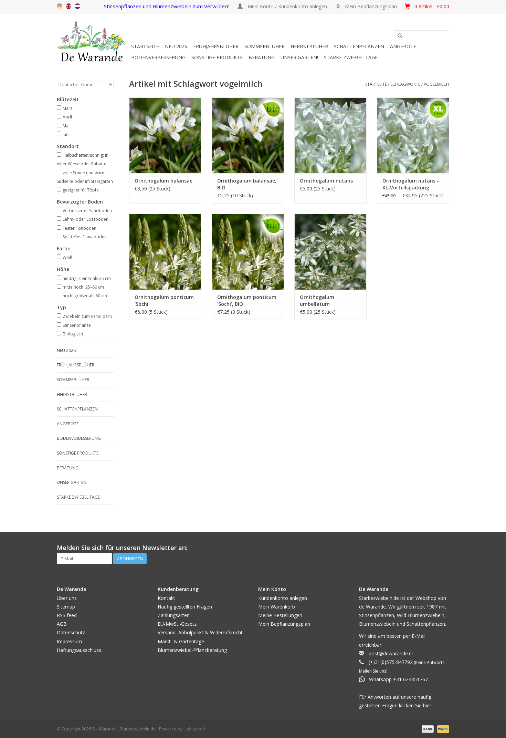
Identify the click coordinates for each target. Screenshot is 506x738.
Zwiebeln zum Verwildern (87, 316)
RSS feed (67, 615)
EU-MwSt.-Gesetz (177, 624)
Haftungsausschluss (79, 650)
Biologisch (73, 334)
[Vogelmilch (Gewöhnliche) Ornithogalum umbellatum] (330, 252)
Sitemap (66, 606)
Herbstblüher (309, 46)
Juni (66, 134)
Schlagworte (405, 84)
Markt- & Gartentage (181, 641)
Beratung (262, 57)
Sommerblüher (264, 46)
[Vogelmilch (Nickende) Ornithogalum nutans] (330, 135)
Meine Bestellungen (280, 615)
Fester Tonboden (79, 228)
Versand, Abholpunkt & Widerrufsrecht (200, 632)
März (67, 108)
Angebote (403, 46)
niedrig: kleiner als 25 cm (87, 278)
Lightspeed (194, 729)
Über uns (67, 598)
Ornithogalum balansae (163, 180)
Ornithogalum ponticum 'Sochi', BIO (246, 300)
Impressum (69, 641)
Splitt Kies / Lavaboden (85, 237)
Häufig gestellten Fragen (185, 606)
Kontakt (166, 598)
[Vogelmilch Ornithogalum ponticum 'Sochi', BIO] (248, 252)
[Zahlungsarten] (427, 728)
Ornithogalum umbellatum (317, 300)
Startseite (145, 46)
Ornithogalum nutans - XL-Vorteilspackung (410, 184)
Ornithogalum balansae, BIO (246, 184)
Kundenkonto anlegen (282, 598)
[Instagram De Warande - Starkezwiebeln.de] (443, 547)
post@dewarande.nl (391, 653)
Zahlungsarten (174, 615)
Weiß (67, 257)
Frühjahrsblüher (216, 46)
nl (77, 6)
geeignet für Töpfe (81, 190)
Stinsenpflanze (77, 325)
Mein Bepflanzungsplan (284, 624)
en (68, 6)
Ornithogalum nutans (326, 180)
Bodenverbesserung (158, 57)
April (67, 117)
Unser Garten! (299, 57)
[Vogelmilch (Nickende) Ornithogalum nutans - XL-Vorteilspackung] (413, 135)
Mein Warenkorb (276, 606)
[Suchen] (400, 36)
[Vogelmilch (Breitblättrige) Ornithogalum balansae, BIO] (248, 135)
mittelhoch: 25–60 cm (83, 287)
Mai (66, 126)
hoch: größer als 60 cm (85, 296)
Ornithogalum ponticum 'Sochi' (164, 300)
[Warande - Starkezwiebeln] (93, 41)
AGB (62, 624)
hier (427, 705)
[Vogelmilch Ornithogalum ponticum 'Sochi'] (165, 252)
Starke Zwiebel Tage (351, 57)
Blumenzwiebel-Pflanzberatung (192, 650)
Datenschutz (71, 632)
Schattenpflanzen (359, 46)
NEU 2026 (176, 46)
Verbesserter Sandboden (87, 211)
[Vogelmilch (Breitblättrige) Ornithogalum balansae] (165, 135)
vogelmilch (436, 84)
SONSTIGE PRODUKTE (217, 57)
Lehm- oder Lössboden (85, 219)
